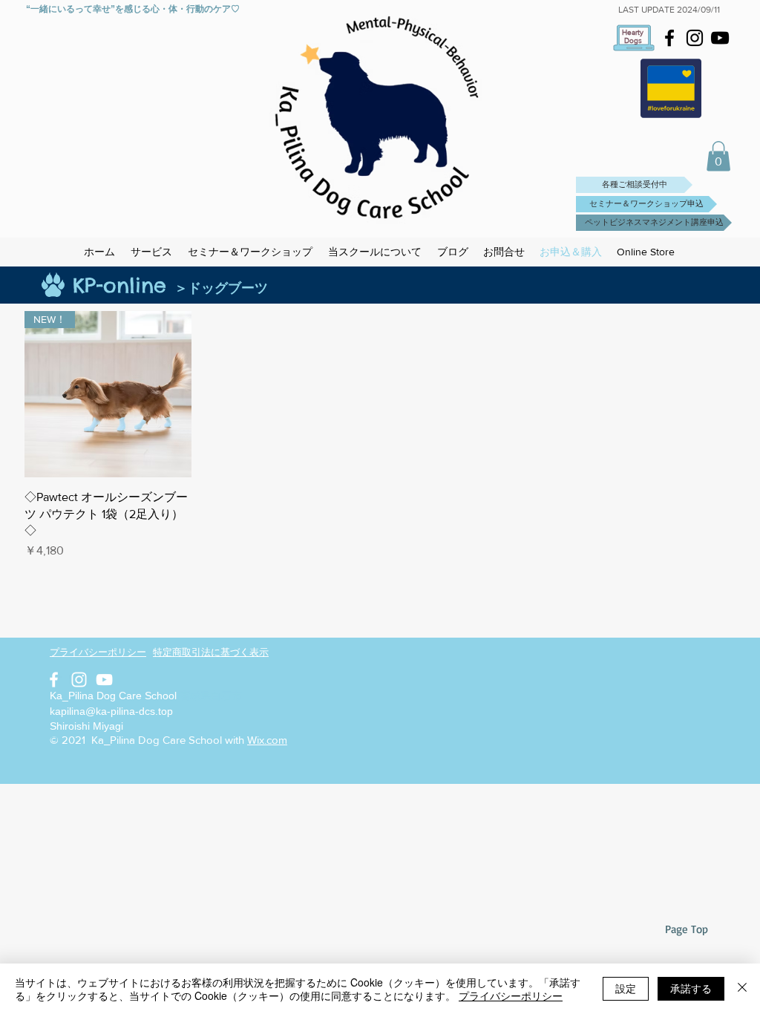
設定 (625, 988)
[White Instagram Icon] (79, 680)
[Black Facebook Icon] (669, 38)
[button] (718, 156)
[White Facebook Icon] (54, 680)
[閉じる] (742, 988)
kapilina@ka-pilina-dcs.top (111, 711)
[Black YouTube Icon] (720, 38)
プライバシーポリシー (511, 995)
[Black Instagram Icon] (695, 38)
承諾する (691, 988)
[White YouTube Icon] (104, 680)
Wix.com (267, 739)
